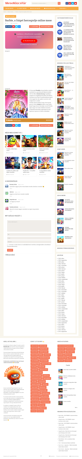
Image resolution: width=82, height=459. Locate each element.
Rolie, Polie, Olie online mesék (68, 177)
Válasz (11, 188)
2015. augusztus (62, 322)
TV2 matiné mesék (46, 402)
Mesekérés (52, 456)
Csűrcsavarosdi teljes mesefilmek (68, 442)
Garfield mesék (34, 369)
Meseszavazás (42, 387)
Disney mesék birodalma (15, 399)
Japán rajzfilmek (46, 378)
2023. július (61, 262)
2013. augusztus (62, 331)
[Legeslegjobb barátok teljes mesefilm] (60, 214)
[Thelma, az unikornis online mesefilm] (60, 223)
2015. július (61, 324)
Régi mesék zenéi (35, 399)
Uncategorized (68, 360)
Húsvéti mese (46, 375)
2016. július (61, 310)
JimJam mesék (42, 381)
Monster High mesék (62, 357)
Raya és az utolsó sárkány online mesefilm (68, 131)
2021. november (62, 265)
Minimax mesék (43, 390)
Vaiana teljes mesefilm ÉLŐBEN (69, 369)
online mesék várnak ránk (19, 389)
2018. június (61, 282)
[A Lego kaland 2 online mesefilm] (45, 163)
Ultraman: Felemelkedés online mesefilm (69, 229)
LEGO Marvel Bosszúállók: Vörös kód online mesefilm (69, 107)
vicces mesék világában (14, 392)
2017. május (61, 296)
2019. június (61, 270)
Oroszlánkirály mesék (35, 393)
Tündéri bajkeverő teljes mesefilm (68, 99)
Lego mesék (45, 384)
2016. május (61, 314)
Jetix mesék (33, 381)
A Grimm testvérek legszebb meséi (65, 345)
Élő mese (33, 410)
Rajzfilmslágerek (45, 393)
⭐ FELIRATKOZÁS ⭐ (29, 40)
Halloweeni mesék (43, 369)
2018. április (61, 286)
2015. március (62, 329)
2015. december (62, 317)
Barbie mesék (34, 357)
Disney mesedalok (44, 360)
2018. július (61, 281)
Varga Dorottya (62, 419)
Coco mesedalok (34, 360)
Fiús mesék (33, 366)
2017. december (62, 289)
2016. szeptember (63, 308)
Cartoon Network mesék (44, 357)
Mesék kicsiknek (34, 390)
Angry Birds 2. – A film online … (68, 91)
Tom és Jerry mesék (35, 402)
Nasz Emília (61, 415)
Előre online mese (68, 168)
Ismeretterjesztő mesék (36, 378)
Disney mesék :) (61, 348)
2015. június (61, 326)
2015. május (61, 328)
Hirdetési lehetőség (74, 456)
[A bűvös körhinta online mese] (29, 141)
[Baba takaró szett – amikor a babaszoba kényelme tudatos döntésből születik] (59, 49)
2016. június (61, 312)
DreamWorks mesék (35, 363)
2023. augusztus (62, 260)
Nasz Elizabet (61, 439)
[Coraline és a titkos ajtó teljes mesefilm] (12, 163)
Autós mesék (47, 354)
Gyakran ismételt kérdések (62, 456)
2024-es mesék (34, 348)
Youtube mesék (34, 408)
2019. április (61, 274)
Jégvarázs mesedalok (35, 384)
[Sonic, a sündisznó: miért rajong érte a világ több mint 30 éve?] (59, 57)
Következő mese (46, 26)
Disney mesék (22, 8)
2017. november (62, 291)
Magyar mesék (36, 8)
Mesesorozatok (50, 8)
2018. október (61, 277)
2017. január (61, 302)
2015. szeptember (63, 321)
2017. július (61, 295)
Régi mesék (60, 360)
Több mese (62, 8)
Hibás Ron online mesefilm (68, 115)
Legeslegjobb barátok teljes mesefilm (67, 139)
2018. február (61, 288)
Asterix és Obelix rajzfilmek (36, 354)
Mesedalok (60, 354)
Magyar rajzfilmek (70, 351)
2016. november (62, 305)
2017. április (61, 298)
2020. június (61, 267)
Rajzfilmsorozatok (35, 396)
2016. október (61, 307)
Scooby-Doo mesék (45, 399)
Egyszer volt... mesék (46, 363)
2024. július (61, 258)
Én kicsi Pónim (40, 410)
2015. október (61, 319)
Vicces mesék (41, 405)
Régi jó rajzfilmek (44, 396)
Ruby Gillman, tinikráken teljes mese (68, 76)
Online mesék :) (11, 16)
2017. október (61, 293)
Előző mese (34, 26)
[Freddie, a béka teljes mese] (12, 141)
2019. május (61, 272)
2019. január (61, 276)
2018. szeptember (63, 279)
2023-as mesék (43, 345)
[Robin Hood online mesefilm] (45, 141)
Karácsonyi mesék (70, 348)
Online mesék (9, 8)
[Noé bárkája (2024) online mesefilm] (60, 242)
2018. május (61, 284)
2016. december (62, 303)
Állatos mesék (43, 408)
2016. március (62, 315)
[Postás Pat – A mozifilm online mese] (29, 163)
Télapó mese (34, 405)
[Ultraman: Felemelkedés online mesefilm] (60, 233)
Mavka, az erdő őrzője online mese (69, 123)
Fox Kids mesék (41, 366)
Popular (68, 365)
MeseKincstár (15, 3)
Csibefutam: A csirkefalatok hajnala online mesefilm (69, 68)
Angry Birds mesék (43, 348)
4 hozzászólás (15, 23)
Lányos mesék (34, 387)
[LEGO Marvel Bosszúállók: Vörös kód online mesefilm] (60, 205)
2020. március (62, 269)
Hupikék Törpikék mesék (36, 375)
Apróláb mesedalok (44, 351)
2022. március (62, 263)
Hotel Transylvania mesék (36, 372)
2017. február (61, 300)
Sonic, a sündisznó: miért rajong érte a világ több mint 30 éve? (68, 54)
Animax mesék (34, 351)
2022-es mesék (34, 345)
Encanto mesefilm (68, 184)
